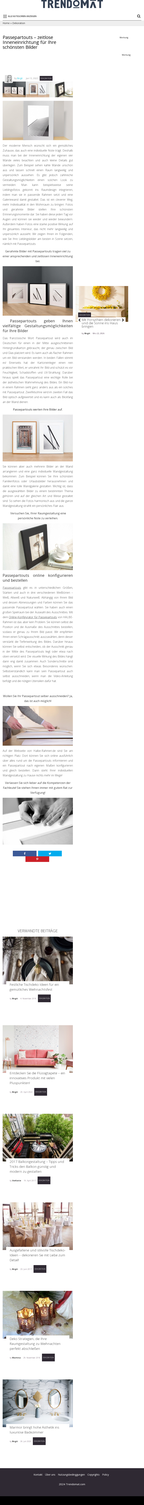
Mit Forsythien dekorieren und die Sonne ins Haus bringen (101, 323)
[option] (102, 321)
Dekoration (18, 23)
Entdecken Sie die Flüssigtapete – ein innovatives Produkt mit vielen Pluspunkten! (37, 1078)
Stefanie (16, 1180)
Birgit (19, 78)
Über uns (50, 1474)
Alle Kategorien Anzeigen (22, 16)
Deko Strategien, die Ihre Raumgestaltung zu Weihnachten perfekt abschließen (35, 1343)
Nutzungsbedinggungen (71, 1474)
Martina (16, 1357)
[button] (79, 320)
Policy (105, 1474)
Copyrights (93, 1474)
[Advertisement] (66, 65)
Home (6, 23)
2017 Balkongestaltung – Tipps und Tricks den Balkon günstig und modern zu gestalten (37, 1166)
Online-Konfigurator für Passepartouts (33, 617)
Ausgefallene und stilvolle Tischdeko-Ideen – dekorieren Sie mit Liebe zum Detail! (38, 1255)
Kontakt (38, 1474)
